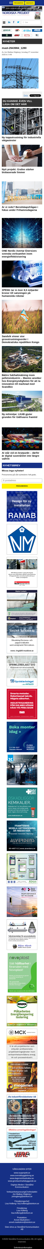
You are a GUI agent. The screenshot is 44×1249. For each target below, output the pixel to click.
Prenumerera (18, 3)
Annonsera (30, 3)
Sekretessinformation (23, 1248)
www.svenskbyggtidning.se (22, 1175)
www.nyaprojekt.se (22, 1173)
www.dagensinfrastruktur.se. (22, 1178)
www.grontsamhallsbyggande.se (22, 1181)
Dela (26, 95)
